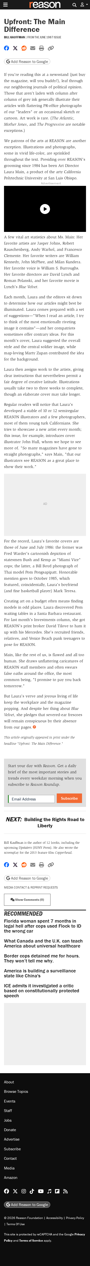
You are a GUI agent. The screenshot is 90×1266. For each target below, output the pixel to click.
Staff (8, 1110)
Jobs (8, 1120)
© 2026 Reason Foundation (23, 1218)
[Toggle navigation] (5, 4)
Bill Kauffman (14, 37)
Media (9, 1167)
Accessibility (54, 1218)
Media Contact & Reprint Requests (31, 887)
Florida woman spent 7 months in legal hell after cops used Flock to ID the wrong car (42, 926)
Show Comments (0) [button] (29, 899)
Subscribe (69, 798)
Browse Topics (16, 1091)
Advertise (12, 1139)
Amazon (11, 1177)
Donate (10, 1129)
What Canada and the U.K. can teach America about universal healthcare (43, 943)
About (9, 1081)
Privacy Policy (75, 1218)
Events (9, 1101)
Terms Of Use (15, 1224)
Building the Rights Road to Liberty (45, 822)
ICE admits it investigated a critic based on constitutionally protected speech (41, 990)
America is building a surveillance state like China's (40, 973)
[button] (84, 4)
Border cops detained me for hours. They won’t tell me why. (42, 958)
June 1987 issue (50, 37)
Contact (10, 1158)
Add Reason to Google (29, 61)
